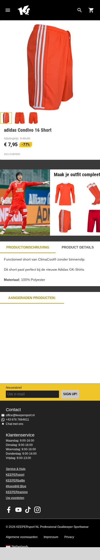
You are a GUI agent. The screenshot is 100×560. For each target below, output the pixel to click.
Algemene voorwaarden (22, 537)
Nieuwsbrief (14, 387)
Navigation (8, 10)
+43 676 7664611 (17, 419)
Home (46, 10)
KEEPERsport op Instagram (37, 510)
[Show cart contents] (91, 10)
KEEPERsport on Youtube (18, 510)
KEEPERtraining (17, 492)
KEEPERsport (15, 474)
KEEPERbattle (15, 480)
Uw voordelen (15, 498)
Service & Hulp (15, 469)
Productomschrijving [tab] (27, 247)
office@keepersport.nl (20, 415)
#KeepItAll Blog (16, 486)
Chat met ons (14, 424)
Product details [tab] (78, 247)
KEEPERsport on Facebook (9, 510)
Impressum (51, 537)
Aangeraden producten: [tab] (32, 298)
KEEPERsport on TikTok (28, 510)
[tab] (6, 118)
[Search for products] (79, 10)
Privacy (69, 537)
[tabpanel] (50, 269)
